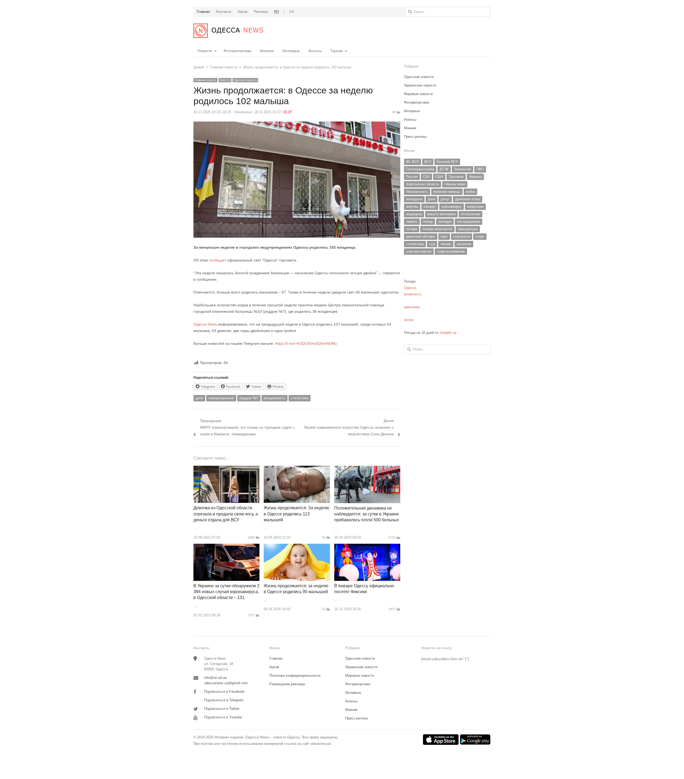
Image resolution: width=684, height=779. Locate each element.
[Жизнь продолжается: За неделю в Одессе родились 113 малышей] (297, 469)
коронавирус (451, 207)
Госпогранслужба (420, 169)
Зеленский (462, 169)
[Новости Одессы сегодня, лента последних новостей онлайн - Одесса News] (228, 31)
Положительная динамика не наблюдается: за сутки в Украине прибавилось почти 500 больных (366, 514)
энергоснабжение (451, 251)
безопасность (417, 192)
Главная (275, 658)
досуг (445, 199)
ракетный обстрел (420, 236)
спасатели (461, 236)
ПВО (480, 169)
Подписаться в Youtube (223, 717)
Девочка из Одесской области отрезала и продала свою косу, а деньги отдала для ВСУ (225, 514)
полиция (445, 222)
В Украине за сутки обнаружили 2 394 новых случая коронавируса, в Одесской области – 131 (226, 592)
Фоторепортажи (237, 51)
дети (199, 398)
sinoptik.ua (448, 333)
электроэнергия (419, 251)
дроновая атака (467, 199)
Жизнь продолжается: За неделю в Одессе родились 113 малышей (296, 514)
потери (411, 229)
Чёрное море (454, 184)
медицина (414, 214)
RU (276, 12)
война (470, 192)
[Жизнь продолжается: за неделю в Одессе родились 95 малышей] (297, 547)
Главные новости (205, 80)
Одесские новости (245, 80)
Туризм (336, 51)
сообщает (217, 260)
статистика (299, 398)
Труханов (456, 177)
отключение (470, 214)
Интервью (291, 51)
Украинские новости (420, 85)
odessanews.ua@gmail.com (226, 683)
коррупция (475, 207)
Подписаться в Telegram (223, 700)
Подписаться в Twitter (221, 709)
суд (432, 244)
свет (444, 236)
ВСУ (427, 162)
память (412, 222)
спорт (479, 236)
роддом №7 (248, 398)
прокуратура (468, 229)
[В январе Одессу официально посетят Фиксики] (367, 547)
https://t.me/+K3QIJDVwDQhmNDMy (306, 343)
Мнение (267, 51)
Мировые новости (418, 94)
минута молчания (441, 214)
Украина (475, 177)
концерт (429, 207)
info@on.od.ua (215, 678)
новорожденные (221, 398)
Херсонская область (422, 184)
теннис (445, 244)
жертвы (412, 207)
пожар (428, 222)
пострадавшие (468, 222)
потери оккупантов (437, 229)
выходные (414, 199)
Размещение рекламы (287, 684)
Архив (274, 667)
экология (464, 244)
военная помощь (446, 192)
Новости (205, 51)
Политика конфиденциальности (294, 676)
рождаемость (274, 398)
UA (291, 12)
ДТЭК (444, 169)
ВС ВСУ (412, 162)
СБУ (426, 177)
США (439, 177)
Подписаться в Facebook (224, 692)
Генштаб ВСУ (447, 162)
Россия (412, 177)
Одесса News (205, 324)
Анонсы (315, 51)
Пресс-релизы (415, 137)
